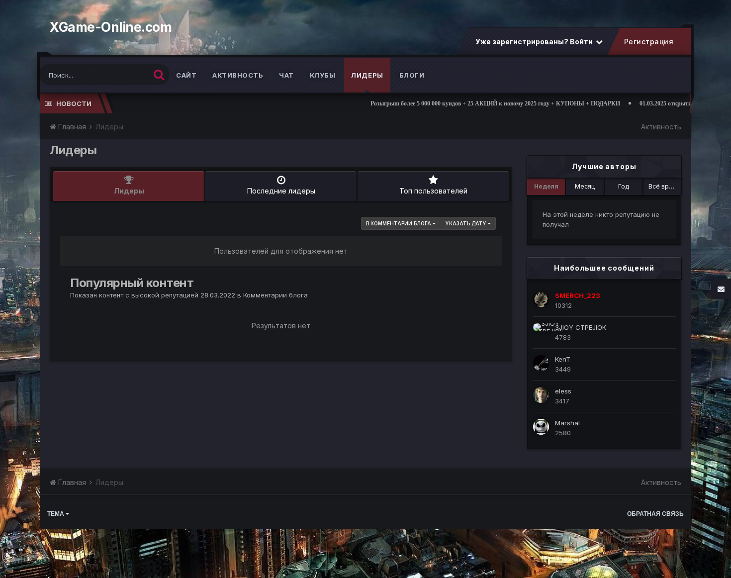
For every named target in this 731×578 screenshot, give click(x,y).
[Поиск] (159, 74)
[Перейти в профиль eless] (541, 394)
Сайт (186, 75)
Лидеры (367, 75)
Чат (286, 75)
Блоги (412, 75)
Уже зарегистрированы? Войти (535, 41)
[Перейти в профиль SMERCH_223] (541, 299)
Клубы (323, 75)
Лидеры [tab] (129, 191)
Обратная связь (655, 513)
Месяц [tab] (585, 186)
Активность (237, 75)
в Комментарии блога (399, 223)
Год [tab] (623, 186)
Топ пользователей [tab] (433, 191)
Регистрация (648, 41)
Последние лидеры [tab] (281, 191)
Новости (73, 103)
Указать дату (467, 223)
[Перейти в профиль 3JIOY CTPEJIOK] (541, 331)
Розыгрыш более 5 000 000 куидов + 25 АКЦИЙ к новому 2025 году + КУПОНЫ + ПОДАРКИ (464, 103)
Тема (56, 513)
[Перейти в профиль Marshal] (541, 426)
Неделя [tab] (546, 186)
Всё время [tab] (664, 186)
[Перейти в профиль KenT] (541, 363)
